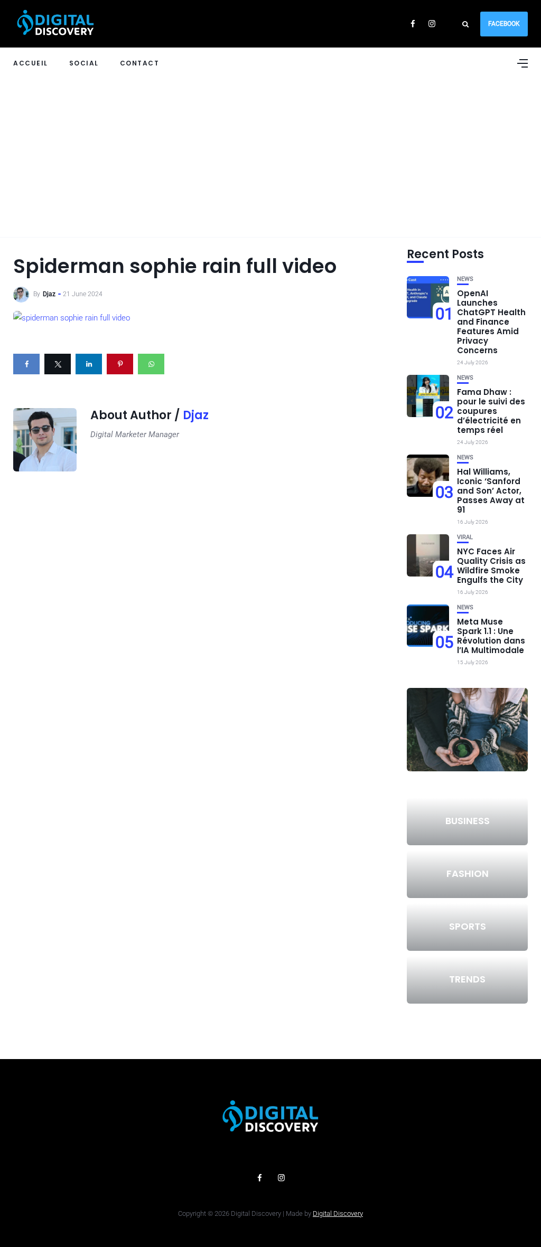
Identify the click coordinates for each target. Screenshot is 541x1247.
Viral (465, 537)
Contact (140, 63)
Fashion (467, 873)
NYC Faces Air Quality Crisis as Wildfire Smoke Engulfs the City (491, 565)
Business (467, 820)
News (465, 279)
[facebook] (26, 364)
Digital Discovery (338, 1213)
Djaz (49, 294)
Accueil (30, 63)
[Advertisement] (270, 158)
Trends (467, 979)
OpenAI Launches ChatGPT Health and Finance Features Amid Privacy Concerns (491, 322)
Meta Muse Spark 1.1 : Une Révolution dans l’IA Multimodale (491, 636)
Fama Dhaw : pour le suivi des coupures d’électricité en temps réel (491, 411)
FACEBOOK (504, 23)
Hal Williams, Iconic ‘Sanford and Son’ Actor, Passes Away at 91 (491, 490)
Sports (467, 926)
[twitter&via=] (57, 364)
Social (84, 63)
